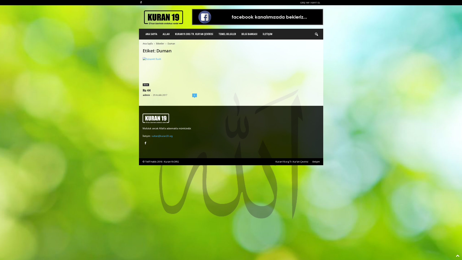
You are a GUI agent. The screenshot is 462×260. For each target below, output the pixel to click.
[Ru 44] (170, 71)
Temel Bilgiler (227, 34)
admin (146, 95)
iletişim (316, 161)
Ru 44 (147, 90)
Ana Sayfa (151, 34)
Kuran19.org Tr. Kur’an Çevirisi (194, 34)
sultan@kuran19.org (162, 136)
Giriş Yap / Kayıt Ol (310, 2)
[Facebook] (141, 2)
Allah (166, 34)
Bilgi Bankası (249, 34)
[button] (316, 34)
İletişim (267, 34)
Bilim (146, 84)
